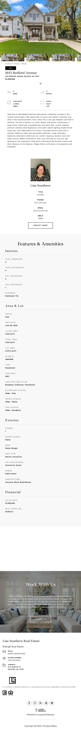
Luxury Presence (46, 714)
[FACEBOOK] (29, 703)
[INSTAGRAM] (35, 703)
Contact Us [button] (40, 619)
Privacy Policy (50, 726)
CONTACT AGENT (40, 225)
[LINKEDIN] (40, 703)
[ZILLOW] (46, 703)
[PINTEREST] (52, 703)
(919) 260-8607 (40, 203)
